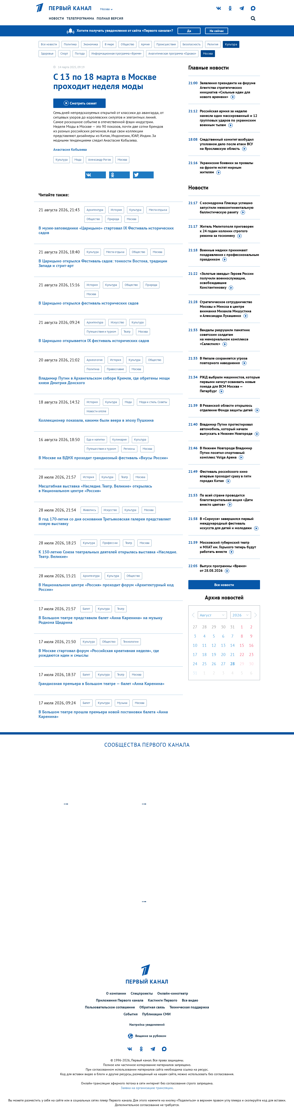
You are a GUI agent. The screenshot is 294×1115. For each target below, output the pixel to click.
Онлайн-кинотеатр (172, 993)
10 (195, 645)
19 (214, 654)
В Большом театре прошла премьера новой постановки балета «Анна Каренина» (103, 714)
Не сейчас (217, 31)
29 (214, 627)
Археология (94, 360)
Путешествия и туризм (101, 332)
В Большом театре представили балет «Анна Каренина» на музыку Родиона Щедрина (100, 620)
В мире (109, 44)
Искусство (117, 322)
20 (223, 654)
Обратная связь (152, 1007)
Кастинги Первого (162, 1000)
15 (242, 645)
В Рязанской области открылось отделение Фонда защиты (226, 407)
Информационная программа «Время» (116, 53)
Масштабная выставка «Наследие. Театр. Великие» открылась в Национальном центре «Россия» (95, 488)
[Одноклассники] (119, 174)
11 (204, 645)
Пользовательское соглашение (110, 1007)
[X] (143, 174)
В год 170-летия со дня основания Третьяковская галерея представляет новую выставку (105, 521)
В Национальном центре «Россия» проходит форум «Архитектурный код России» (106, 587)
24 (195, 663)
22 (242, 654)
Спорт (64, 53)
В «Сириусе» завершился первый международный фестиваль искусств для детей (227, 523)
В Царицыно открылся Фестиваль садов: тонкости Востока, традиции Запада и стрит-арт (103, 263)
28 (204, 627)
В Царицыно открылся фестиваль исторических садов (89, 303)
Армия (145, 44)
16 (251, 645)
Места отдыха (158, 210)
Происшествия (166, 44)
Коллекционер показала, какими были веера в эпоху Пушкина (96, 420)
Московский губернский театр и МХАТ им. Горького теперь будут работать (228, 547)
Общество (127, 44)
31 (232, 627)
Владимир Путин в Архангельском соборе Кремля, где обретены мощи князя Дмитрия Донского (104, 380)
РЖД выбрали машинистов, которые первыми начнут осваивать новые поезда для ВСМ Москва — (230, 384)
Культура (231, 44)
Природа (113, 219)
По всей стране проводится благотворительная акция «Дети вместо (226, 500)
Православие (115, 369)
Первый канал (70, 8)
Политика (70, 44)
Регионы (129, 449)
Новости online (96, 411)
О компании (116, 993)
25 (204, 663)
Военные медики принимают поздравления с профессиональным (229, 254)
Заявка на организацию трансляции (147, 1088)
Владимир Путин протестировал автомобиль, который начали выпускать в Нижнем (226, 429)
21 (232, 654)
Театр (127, 332)
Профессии (110, 543)
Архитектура (95, 210)
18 (204, 654)
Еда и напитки (96, 439)
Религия (212, 44)
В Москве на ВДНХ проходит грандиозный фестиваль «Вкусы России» (103, 457)
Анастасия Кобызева (70, 149)
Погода (80, 53)
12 (214, 645)
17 (195, 654)
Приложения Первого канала (119, 1000)
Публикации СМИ (156, 1014)
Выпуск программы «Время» (223, 568)
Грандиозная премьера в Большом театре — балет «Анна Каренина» (101, 683)
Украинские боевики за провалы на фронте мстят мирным (226, 167)
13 (223, 645)
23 (251, 654)
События (131, 1014)
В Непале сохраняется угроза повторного (223, 360)
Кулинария (119, 439)
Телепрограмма (80, 18)
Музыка (122, 703)
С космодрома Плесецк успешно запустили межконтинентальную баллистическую (227, 207)
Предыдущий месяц (193, 615)
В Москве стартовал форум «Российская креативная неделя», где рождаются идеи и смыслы (99, 653)
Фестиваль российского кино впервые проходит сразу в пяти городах (225, 476)
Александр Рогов (99, 160)
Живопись (89, 510)
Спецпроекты (142, 993)
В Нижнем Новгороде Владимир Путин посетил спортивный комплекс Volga (226, 452)
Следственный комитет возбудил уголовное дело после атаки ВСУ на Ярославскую (227, 144)
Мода (77, 160)
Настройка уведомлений (147, 1024)
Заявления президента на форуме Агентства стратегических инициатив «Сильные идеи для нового (227, 90)
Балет (86, 609)
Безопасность (192, 44)
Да (189, 31)
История (116, 210)
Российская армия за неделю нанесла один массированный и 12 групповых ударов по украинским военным (228, 118)
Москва (208, 53)
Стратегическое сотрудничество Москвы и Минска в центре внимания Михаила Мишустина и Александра (226, 308)
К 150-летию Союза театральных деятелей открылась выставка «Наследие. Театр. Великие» (108, 554)
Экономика (90, 44)
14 (232, 645)
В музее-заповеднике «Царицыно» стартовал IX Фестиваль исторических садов (106, 230)
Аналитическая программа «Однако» (172, 53)
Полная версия (110, 18)
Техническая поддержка (189, 1007)
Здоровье (47, 53)
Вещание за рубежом (150, 1036)
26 (214, 663)
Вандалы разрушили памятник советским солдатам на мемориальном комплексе (225, 337)
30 (223, 627)
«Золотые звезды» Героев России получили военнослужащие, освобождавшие (227, 280)
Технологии (131, 642)
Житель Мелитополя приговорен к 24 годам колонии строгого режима (227, 231)
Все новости (49, 44)
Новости (56, 18)
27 (195, 627)
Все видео (190, 1000)
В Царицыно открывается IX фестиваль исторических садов (94, 340)
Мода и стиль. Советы (153, 402)
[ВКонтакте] (95, 174)
